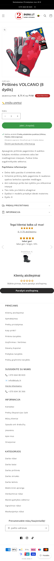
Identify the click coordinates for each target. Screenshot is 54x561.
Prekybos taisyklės (14, 354)
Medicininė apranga (14, 488)
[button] (3, 16)
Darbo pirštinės (12, 470)
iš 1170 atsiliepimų (27, 231)
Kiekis (4, 111)
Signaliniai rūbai (13, 505)
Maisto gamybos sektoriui (17, 500)
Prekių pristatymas (14, 324)
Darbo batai (11, 464)
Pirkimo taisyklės (13, 336)
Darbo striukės (12, 476)
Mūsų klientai (11, 418)
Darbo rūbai (11, 458)
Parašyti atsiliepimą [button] (27, 290)
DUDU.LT (29, 558)
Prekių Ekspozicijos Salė (16, 412)
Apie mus (9, 436)
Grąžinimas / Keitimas (15, 342)
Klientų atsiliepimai (14, 313)
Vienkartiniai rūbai (14, 494)
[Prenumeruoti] (46, 528)
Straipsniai (10, 442)
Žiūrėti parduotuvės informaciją (20, 143)
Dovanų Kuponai (13, 348)
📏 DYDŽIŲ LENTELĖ (12, 103)
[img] (27, 228)
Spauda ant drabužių (15, 424)
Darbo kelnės (11, 482)
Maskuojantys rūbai (14, 511)
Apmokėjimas (11, 318)
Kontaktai (9, 406)
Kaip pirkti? (10, 330)
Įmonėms (9, 430)
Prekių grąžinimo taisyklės (17, 360)
